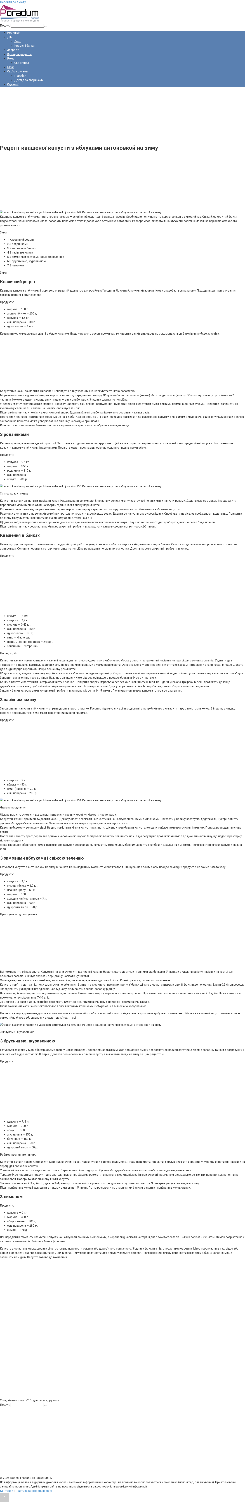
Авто (17, 41)
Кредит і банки (24, 45)
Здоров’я (13, 50)
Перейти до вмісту (13, 2)
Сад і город (21, 63)
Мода (10, 67)
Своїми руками (17, 71)
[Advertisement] (107, 114)
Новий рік (13, 32)
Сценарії (12, 84)
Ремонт (12, 58)
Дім (9, 37)
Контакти (6, 1490)
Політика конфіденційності (33, 1490)
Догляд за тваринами (28, 80)
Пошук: (5, 25)
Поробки (20, 75)
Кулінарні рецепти (19, 54)
